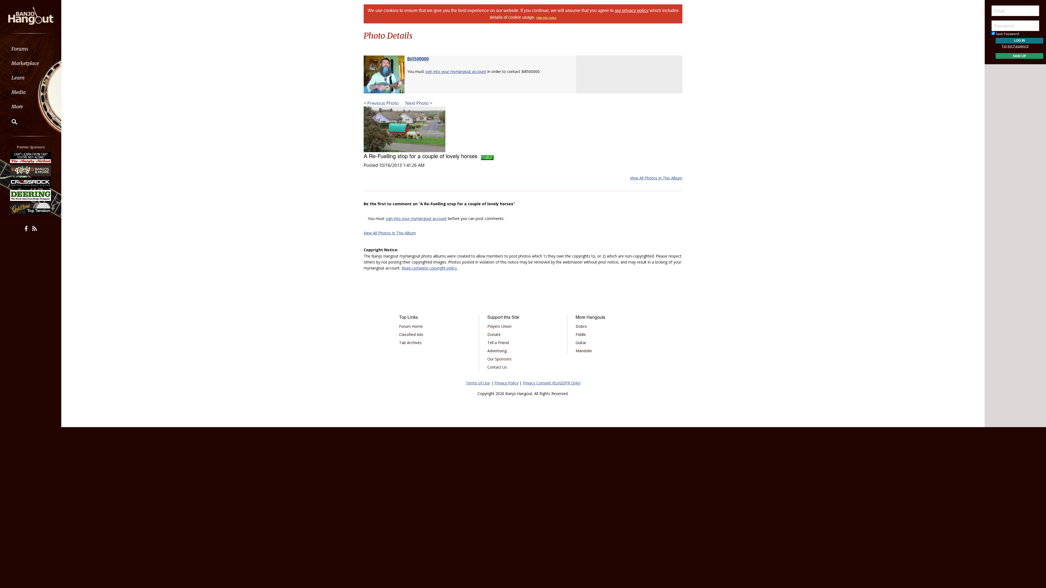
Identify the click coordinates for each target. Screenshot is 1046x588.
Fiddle (581, 334)
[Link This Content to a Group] (487, 156)
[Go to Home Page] (30, 16)
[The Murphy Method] (30, 157)
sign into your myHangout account (455, 71)
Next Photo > (418, 103)
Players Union (499, 326)
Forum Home (411, 326)
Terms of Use (478, 382)
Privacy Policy (506, 382)
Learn (18, 78)
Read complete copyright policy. (430, 268)
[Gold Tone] (30, 208)
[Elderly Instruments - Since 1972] (30, 170)
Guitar (581, 342)
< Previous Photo (381, 103)
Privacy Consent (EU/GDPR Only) (551, 382)
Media (18, 92)
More (17, 106)
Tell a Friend (498, 342)
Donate (494, 334)
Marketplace (25, 63)
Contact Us (497, 367)
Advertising (497, 350)
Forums (19, 49)
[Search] (11, 121)
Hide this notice (546, 17)
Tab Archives (410, 342)
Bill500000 (418, 59)
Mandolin (584, 350)
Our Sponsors (499, 359)
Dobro (581, 326)
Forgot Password (1015, 46)
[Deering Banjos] (30, 195)
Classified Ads (411, 334)
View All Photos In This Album (656, 177)
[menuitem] (30, 49)
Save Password (1007, 34)
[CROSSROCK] (30, 183)
